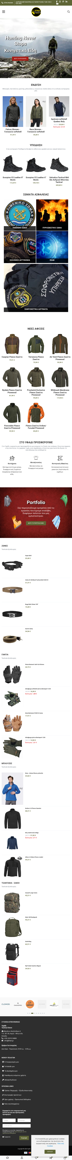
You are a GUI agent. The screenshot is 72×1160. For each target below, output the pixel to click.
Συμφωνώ (7, 1137)
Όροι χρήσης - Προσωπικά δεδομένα (17, 1099)
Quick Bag (28, 941)
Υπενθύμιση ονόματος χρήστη (15, 1075)
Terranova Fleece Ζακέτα (36, 358)
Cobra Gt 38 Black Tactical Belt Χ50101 (36, 580)
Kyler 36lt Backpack (31, 917)
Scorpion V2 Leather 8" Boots (13, 178)
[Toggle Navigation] (4, 12)
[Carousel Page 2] (29, 1013)
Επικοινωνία (8, 3)
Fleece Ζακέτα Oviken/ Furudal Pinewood (36, 427)
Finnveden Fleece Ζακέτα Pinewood (12, 427)
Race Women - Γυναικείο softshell (36, 130)
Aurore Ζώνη (29, 628)
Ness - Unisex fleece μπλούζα (34, 773)
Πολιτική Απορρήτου (11, 1104)
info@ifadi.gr (9, 1041)
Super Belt (28, 555)
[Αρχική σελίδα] (7, 1158)
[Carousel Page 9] (44, 1013)
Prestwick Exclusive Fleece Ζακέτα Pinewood (36, 392)
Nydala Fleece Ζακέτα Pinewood (12, 391)
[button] (68, 12)
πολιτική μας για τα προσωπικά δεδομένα (14, 1132)
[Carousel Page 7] (40, 1013)
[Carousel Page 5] (36, 1013)
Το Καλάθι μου (9, 1066)
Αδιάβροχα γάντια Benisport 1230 (35, 737)
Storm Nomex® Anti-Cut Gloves (34, 664)
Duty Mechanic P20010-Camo (34, 713)
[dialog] (50, 1146)
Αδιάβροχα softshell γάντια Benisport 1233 (38, 689)
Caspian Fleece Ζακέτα (12, 357)
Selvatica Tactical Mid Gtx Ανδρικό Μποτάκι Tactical (59, 179)
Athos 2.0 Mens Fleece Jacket (34, 857)
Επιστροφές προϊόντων (12, 1095)
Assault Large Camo (31, 893)
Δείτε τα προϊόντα (20, 58)
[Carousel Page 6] (38, 1013)
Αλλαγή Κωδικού (10, 1080)
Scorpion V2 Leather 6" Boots (36, 178)
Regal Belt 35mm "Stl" (31, 604)
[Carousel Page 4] (34, 1013)
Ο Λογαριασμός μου (12, 1062)
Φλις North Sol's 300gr (32, 832)
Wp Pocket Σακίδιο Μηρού (33, 966)
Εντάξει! (50, 1151)
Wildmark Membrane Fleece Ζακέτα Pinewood (60, 392)
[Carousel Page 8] (42, 1013)
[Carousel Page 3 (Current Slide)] (32, 1013)
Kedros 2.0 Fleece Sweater (33, 808)
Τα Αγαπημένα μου (11, 1071)
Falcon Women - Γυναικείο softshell (13, 130)
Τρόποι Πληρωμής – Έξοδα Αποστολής (18, 1090)
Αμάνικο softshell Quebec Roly (59, 120)
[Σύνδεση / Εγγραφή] (22, 1158)
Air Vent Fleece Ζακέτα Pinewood (60, 358)
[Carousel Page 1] (27, 1013)
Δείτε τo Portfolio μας (36, 523)
